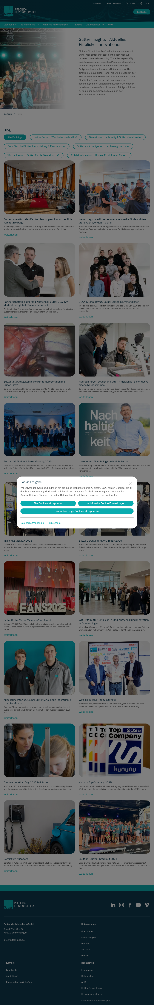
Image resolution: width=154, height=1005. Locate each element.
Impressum (54, 523)
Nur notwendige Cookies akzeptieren (77, 511)
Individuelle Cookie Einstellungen (106, 503)
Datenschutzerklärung (32, 523)
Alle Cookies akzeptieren (48, 503)
